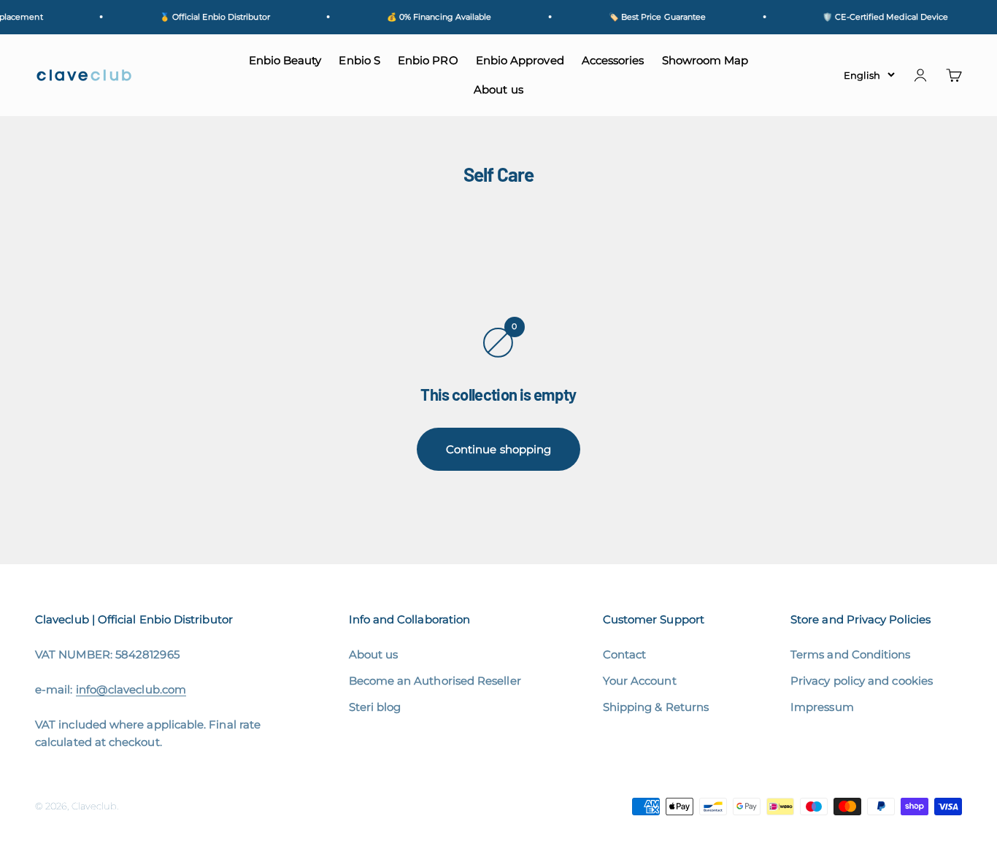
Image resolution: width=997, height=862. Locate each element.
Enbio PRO (428, 60)
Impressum (822, 707)
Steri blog (375, 707)
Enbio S (359, 60)
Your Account (640, 681)
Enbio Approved (520, 60)
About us (498, 89)
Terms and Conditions (850, 654)
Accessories (613, 60)
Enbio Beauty (285, 60)
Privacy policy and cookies (861, 681)
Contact (625, 654)
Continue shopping (498, 449)
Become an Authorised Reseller (435, 681)
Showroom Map (705, 60)
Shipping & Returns (656, 707)
